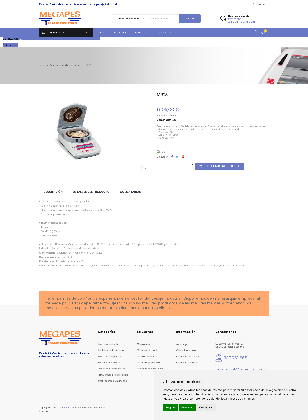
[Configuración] (255, 32)
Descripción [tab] (53, 192)
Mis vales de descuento (150, 368)
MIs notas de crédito (148, 350)
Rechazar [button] (187, 407)
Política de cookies (186, 362)
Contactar (259, 4)
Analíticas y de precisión (111, 350)
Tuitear (177, 156)
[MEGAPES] (60, 18)
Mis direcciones (146, 356)
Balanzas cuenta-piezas (111, 368)
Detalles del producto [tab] (91, 192)
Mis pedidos (143, 344)
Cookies (43, 411)
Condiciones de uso (187, 350)
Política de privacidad (188, 356)
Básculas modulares (109, 362)
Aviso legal (182, 344)
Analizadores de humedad (112, 380)
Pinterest (183, 156)
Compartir (172, 156)
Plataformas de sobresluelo (113, 374)
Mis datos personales (149, 362)
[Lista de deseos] (263, 32)
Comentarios (130, 192)
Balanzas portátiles (109, 344)
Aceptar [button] (170, 407)
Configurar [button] (206, 407)
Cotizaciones (10, 45)
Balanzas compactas (109, 356)
